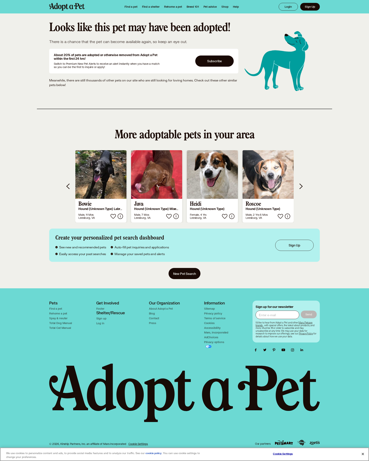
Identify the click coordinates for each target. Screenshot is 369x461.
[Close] (363, 454)
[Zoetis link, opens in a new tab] (314, 443)
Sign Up (310, 6)
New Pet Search (184, 273)
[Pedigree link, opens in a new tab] (301, 443)
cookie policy (153, 453)
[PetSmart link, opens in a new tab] (283, 442)
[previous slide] (68, 186)
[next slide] (301, 186)
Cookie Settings (138, 443)
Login (288, 6)
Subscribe (214, 61)
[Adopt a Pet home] (67, 7)
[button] (100, 186)
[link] (173, 6)
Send (308, 314)
